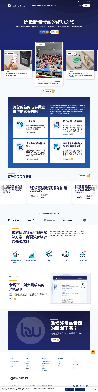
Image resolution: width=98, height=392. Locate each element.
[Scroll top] (93, 352)
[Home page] (16, 5)
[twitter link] (74, 386)
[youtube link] (80, 385)
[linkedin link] (77, 386)
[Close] (95, 389)
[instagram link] (87, 386)
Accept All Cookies (80, 389)
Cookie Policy (19, 389)
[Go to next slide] (93, 193)
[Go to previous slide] (4, 193)
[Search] (78, 2)
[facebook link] (83, 386)
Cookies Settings (69, 389)
